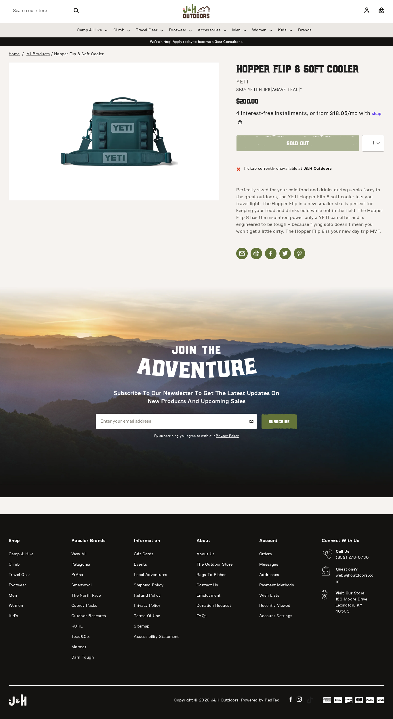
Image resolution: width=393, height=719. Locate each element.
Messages (268, 564)
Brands (305, 30)
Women (260, 30)
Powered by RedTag (260, 700)
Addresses (269, 574)
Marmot (79, 646)
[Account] (367, 10)
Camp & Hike (90, 30)
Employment (209, 595)
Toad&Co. (81, 636)
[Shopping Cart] (380, 10)
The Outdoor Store (215, 564)
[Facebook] (290, 699)
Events (140, 564)
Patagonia (80, 564)
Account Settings (276, 615)
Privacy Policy (227, 436)
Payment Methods (276, 585)
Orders (265, 554)
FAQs (202, 615)
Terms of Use (147, 615)
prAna (77, 574)
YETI (242, 82)
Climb (119, 30)
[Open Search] (76, 11)
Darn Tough (82, 657)
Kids (283, 30)
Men (237, 30)
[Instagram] (299, 699)
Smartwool (81, 585)
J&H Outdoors (225, 700)
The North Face (86, 595)
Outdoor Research (88, 615)
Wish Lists (269, 595)
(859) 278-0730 (352, 557)
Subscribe (279, 421)
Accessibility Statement (156, 636)
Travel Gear (147, 30)
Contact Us (207, 585)
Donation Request (214, 605)
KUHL (77, 626)
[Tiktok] (309, 700)
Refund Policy (147, 595)
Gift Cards (144, 554)
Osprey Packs (84, 605)
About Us (206, 554)
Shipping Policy (148, 585)
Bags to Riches (211, 574)
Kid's (13, 615)
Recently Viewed (275, 605)
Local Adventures (150, 574)
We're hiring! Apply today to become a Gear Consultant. (196, 41)
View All (79, 554)
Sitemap (141, 626)
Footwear (178, 30)
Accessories (210, 30)
